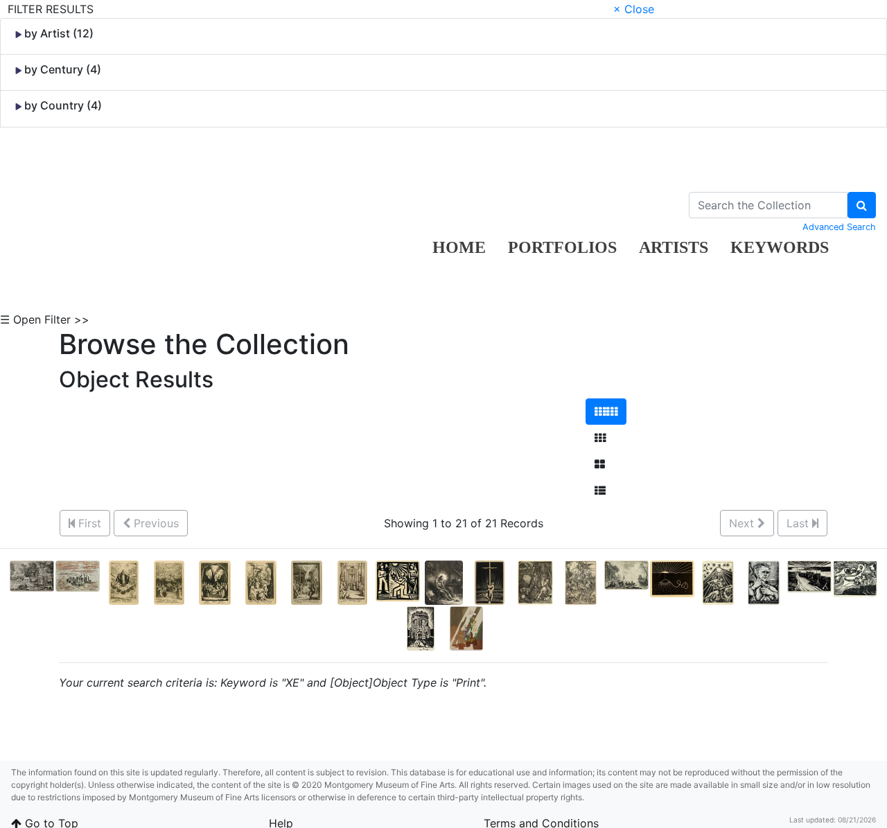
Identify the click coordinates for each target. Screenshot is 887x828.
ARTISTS (673, 247)
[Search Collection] (862, 205)
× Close (633, 9)
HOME (459, 247)
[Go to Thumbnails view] (600, 438)
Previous (154, 523)
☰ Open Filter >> (44, 319)
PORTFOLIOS (562, 247)
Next (743, 523)
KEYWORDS (779, 247)
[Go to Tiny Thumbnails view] (606, 411)
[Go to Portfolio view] (600, 464)
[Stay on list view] (600, 490)
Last (799, 523)
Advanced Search (839, 227)
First (88, 523)
